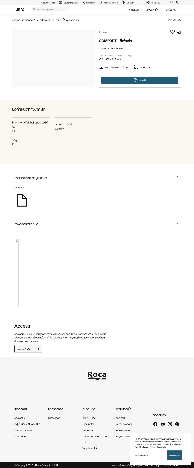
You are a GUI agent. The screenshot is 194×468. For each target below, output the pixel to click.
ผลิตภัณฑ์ (134, 9)
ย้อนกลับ (177, 20)
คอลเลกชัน (19, 417)
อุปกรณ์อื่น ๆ (72, 19)
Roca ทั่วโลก (88, 423)
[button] (34, 9)
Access (22, 325)
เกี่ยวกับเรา (88, 408)
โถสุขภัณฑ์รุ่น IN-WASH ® (27, 423)
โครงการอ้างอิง (123, 429)
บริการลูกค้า (55, 408)
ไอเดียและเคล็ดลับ (124, 423)
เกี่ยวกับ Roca (89, 417)
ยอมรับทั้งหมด (174, 455)
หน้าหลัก (16, 19)
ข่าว (84, 441)
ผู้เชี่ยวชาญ (171, 9)
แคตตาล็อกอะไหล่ (22, 435)
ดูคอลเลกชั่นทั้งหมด (25, 349)
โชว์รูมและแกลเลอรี (125, 435)
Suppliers (87, 447)
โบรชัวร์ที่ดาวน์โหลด (23, 429)
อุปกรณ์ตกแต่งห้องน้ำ (50, 19)
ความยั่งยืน (87, 429)
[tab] (97, 177)
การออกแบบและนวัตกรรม (94, 435)
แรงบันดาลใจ (152, 9)
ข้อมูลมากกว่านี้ (141, 455)
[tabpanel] (17, 275)
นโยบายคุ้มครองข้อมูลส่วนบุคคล (127, 465)
